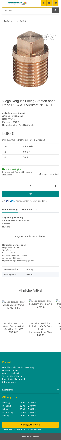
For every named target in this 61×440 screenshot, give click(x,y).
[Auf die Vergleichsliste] (45, 37)
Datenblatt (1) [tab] (29, 209)
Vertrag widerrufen (30, 424)
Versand (37, 429)
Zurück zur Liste (11, 21)
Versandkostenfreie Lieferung (31, 139)
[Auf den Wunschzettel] (53, 37)
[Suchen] (55, 10)
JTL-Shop (35, 436)
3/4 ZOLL (17, 122)
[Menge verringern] (5, 186)
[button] (43, 3)
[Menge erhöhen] (55, 186)
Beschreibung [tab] (10, 209)
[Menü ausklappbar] (3, 2)
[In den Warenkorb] (4, 29)
